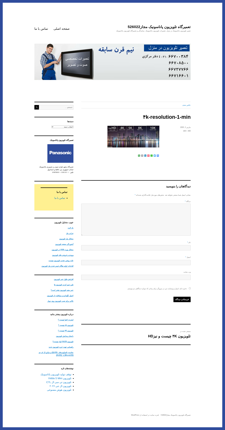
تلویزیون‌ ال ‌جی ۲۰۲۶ (60, 386)
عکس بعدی (186, 105)
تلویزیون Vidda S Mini (59, 378)
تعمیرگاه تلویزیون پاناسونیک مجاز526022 (159, 27)
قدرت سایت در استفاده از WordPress (145, 415)
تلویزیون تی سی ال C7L (58, 382)
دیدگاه (188, 201)
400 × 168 (187, 131)
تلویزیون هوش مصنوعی (59, 389)
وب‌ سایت (187, 272)
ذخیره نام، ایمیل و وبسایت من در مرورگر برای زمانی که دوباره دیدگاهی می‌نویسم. (157, 289)
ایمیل (188, 257)
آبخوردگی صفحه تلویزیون (64, 244)
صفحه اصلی (62, 28)
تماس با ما (41, 28)
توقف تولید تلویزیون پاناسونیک (55, 374)
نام (189, 242)
